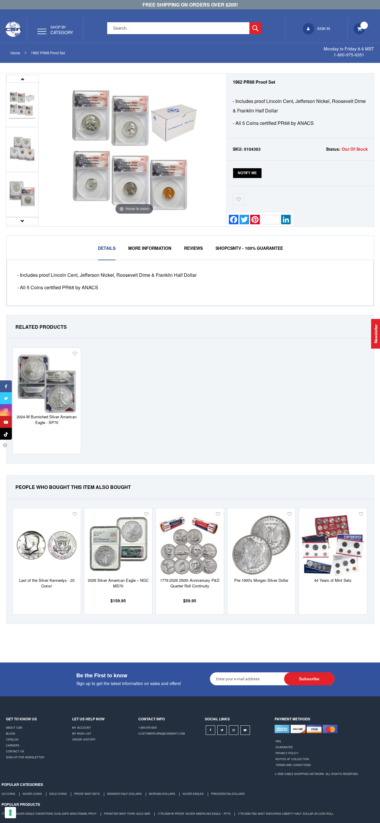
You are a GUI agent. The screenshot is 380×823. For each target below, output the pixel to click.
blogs (10, 733)
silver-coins (32, 794)
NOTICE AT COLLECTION (292, 759)
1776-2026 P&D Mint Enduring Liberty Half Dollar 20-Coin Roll (285, 814)
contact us (15, 751)
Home (15, 52)
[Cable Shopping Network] (13, 29)
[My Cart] (360, 30)
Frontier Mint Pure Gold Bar (127, 814)
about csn (14, 728)
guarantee (284, 747)
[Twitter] (6, 398)
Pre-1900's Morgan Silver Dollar (261, 580)
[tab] (106, 248)
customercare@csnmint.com (161, 733)
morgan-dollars (162, 794)
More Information (149, 248)
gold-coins (58, 794)
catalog (12, 739)
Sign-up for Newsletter (25, 757)
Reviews (193, 248)
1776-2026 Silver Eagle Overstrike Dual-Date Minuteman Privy (48, 814)
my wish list (81, 733)
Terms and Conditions (293, 765)
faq (278, 741)
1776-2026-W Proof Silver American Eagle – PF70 (194, 814)
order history (84, 739)
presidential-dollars (228, 794)
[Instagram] (6, 410)
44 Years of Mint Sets (333, 580)
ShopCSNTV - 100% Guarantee (249, 248)
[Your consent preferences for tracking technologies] (10, 812)
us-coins (8, 794)
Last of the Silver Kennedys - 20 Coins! (47, 583)
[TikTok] (6, 434)
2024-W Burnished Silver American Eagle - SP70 (47, 419)
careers (12, 745)
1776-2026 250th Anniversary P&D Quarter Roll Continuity (189, 583)
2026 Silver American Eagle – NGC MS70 (118, 583)
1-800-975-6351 (147, 728)
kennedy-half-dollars (124, 794)
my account (81, 728)
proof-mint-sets (87, 794)
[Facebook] (6, 386)
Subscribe (309, 678)
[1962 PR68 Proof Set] (22, 105)
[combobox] (184, 28)
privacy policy (287, 753)
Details (106, 248)
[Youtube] (6, 422)
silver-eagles (193, 794)
